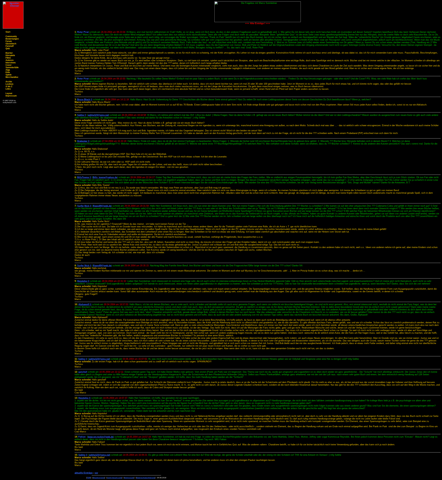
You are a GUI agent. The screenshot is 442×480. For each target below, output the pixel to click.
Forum (9, 41)
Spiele (9, 75)
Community (11, 36)
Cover (9, 65)
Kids (8, 72)
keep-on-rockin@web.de (100, 436)
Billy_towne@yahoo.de (105, 177)
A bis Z (9, 86)
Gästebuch (11, 43)
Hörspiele (10, 55)
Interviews (11, 62)
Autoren (9, 60)
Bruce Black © (84, 99)
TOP (88, 478)
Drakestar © (83, 141)
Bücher (9, 53)
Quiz (8, 48)
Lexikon (9, 84)
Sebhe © (81, 115)
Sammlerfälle (12, 67)
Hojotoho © (83, 281)
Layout (9, 93)
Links (8, 89)
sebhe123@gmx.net (98, 115)
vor (96, 473)
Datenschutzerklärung (145, 478)
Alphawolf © (85, 304)
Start (8, 32)
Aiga (8, 70)
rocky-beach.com (114, 478)
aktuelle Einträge (84, 473)
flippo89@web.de (102, 206)
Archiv (9, 81)
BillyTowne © (84, 177)
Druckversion (98, 478)
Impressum (11, 96)
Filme (8, 58)
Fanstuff (10, 46)
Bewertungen (12, 39)
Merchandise (12, 77)
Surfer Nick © (84, 206)
